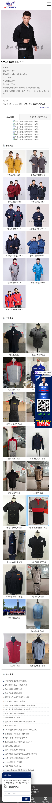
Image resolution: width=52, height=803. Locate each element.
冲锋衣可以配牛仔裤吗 (13, 762)
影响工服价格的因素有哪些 (15, 713)
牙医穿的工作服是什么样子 (15, 701)
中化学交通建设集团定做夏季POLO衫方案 (21, 730)
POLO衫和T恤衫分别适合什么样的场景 (19, 770)
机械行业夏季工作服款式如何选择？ (18, 742)
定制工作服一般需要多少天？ (16, 738)
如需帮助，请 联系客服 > (39, 117)
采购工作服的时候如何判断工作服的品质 (20, 705)
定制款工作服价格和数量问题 (16, 685)
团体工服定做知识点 (12, 746)
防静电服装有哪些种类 (13, 689)
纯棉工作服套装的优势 (13, 693)
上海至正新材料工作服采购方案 (17, 758)
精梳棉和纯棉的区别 (12, 726)
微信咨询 (32, 802)
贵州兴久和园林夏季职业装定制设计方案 (20, 722)
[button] (24, 57)
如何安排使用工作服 (12, 717)
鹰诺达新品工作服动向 (13, 766)
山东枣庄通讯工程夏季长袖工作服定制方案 (21, 754)
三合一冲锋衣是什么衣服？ (15, 750)
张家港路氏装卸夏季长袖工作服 (17, 734)
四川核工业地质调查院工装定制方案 (18, 709)
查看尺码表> (44, 108)
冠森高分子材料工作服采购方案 (17, 697)
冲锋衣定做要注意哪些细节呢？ (17, 681)
